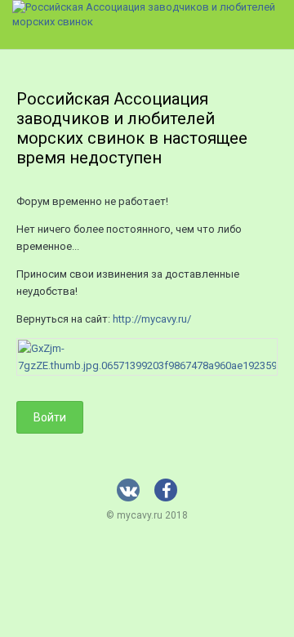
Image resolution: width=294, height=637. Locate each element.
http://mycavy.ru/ (152, 319)
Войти (49, 417)
